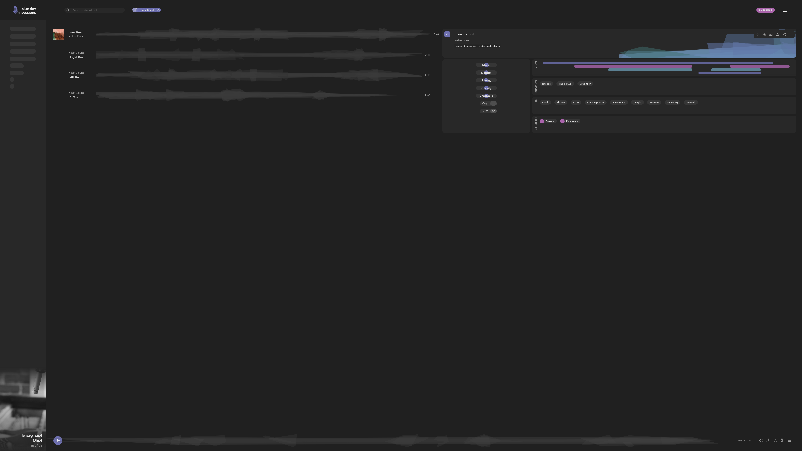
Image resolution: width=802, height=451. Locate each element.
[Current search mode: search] (67, 10)
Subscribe (765, 10)
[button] (4, 32)
